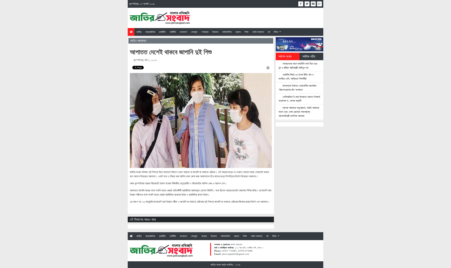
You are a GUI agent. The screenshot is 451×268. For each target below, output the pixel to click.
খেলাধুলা (194, 32)
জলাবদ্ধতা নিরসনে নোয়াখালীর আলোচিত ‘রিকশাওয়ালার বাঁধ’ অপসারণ (297, 87)
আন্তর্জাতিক (150, 32)
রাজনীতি (162, 32)
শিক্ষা (246, 32)
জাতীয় (139, 32)
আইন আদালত (258, 32)
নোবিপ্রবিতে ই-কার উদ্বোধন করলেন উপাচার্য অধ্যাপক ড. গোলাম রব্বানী (299, 98)
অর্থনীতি (173, 32)
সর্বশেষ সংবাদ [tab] (285, 56)
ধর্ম (269, 32)
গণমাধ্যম (204, 32)
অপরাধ (204, 236)
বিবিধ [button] (276, 32)
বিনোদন (215, 32)
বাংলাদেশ (183, 32)
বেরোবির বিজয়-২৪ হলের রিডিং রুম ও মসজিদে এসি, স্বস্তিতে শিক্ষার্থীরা (296, 76)
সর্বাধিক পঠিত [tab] (308, 56)
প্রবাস (238, 32)
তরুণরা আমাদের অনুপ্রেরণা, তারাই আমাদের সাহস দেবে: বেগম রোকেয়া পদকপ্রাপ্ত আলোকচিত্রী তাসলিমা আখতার (299, 111)
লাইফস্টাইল (227, 32)
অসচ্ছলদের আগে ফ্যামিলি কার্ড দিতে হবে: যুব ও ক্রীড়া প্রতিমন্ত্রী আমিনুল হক (298, 65)
